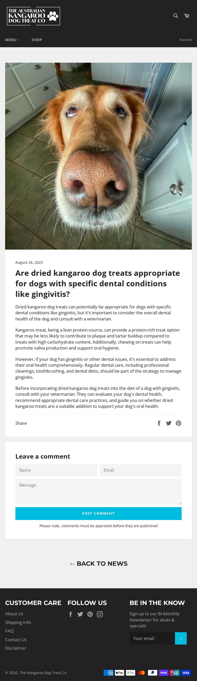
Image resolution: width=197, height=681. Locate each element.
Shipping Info (18, 622)
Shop (37, 39)
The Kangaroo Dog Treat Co (42, 672)
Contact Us (16, 639)
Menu (11, 39)
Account (185, 39)
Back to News (101, 563)
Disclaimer (15, 648)
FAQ (9, 631)
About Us (14, 614)
